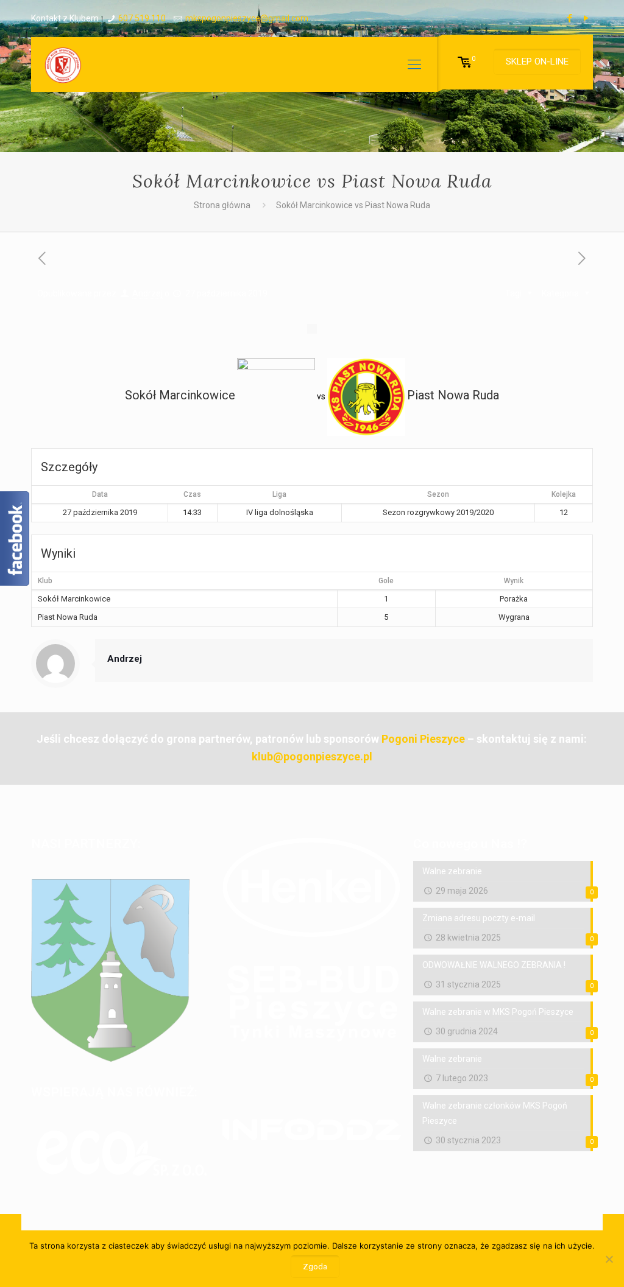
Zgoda (315, 1266)
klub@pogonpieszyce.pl (312, 756)
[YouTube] (586, 18)
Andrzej (147, 293)
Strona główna (222, 205)
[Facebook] (570, 18)
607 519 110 (142, 18)
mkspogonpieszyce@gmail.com (246, 18)
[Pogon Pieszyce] (62, 64)
